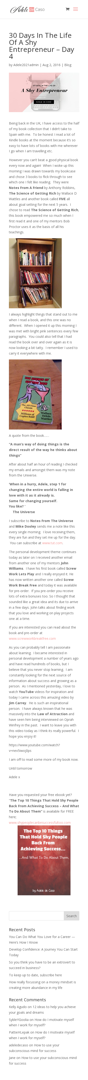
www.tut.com (52, 543)
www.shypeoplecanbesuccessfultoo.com (40, 822)
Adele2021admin (26, 65)
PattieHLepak (19, 1032)
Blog (67, 65)
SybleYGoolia (19, 1019)
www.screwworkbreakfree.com (32, 638)
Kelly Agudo (18, 1007)
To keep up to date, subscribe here (35, 975)
